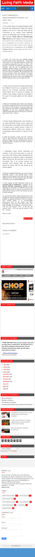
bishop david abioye (8, 505)
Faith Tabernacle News (9, 501)
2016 (5, 367)
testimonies (21, 505)
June (5, 384)
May (4, 386)
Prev (2, 284)
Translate (14, 451)
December (6, 374)
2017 (5, 364)
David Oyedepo (24, 495)
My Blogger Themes (27, 546)
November (6, 376)
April (4, 388)
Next (32, 284)
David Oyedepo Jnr (8, 498)
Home (2, 8)
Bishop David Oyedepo (8, 495)
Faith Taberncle (24, 501)
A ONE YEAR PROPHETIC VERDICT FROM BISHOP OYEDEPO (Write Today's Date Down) (21, 422)
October (5, 379)
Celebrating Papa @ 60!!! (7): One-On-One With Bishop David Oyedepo (21, 414)
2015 (5, 369)
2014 (5, 372)
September (6, 381)
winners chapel (7, 508)
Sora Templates (15, 546)
